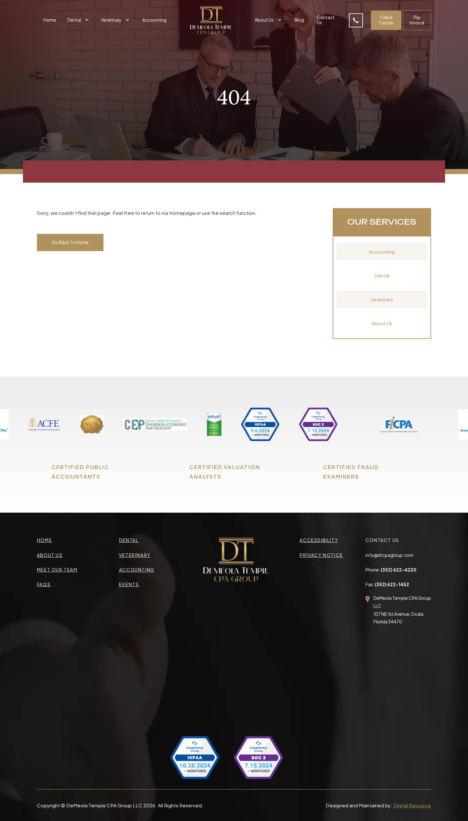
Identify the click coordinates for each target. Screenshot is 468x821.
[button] (79, 20)
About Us (382, 323)
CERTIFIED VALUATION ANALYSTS (224, 472)
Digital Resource (412, 805)
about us (50, 555)
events (129, 584)
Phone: (390, 569)
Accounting (154, 20)
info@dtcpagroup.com (389, 555)
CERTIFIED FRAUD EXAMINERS (351, 472)
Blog (299, 20)
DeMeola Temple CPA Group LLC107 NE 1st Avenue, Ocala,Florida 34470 (402, 609)
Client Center (386, 20)
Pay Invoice (417, 20)
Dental (381, 275)
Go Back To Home (70, 242)
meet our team (57, 569)
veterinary (135, 555)
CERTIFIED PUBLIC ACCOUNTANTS (80, 472)
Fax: (387, 584)
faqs (44, 584)
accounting (136, 569)
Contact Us (326, 20)
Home (49, 20)
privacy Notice (321, 555)
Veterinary (382, 299)
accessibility (319, 540)
